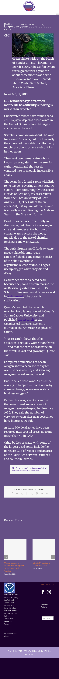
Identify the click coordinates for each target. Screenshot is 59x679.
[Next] (53, 557)
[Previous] (6, 557)
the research (26, 319)
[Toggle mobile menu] (57, 13)
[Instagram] (49, 592)
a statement (15, 296)
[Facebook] (43, 592)
